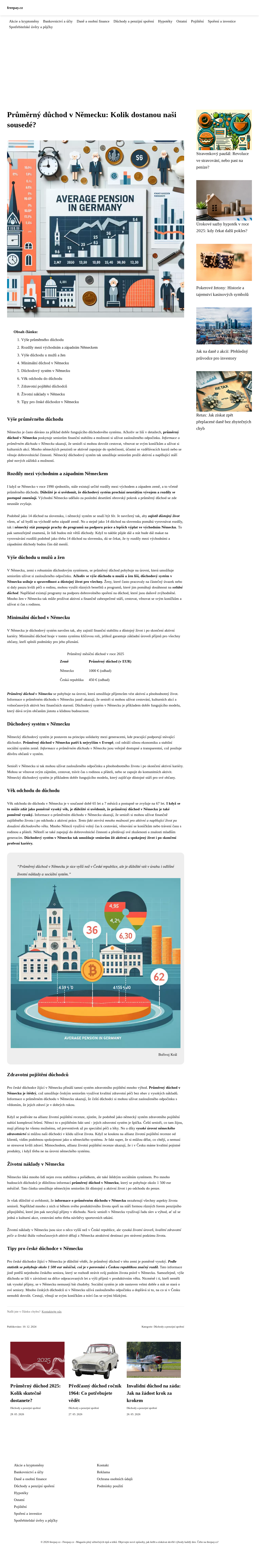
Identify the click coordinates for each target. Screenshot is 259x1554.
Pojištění (197, 21)
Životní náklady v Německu (43, 394)
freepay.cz (15, 8)
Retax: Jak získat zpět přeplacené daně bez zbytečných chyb (223, 422)
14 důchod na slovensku (46, 516)
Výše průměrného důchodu (42, 340)
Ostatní (181, 21)
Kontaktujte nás (52, 1311)
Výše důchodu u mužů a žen (43, 355)
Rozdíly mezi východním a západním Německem (59, 347)
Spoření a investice (222, 21)
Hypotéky (165, 21)
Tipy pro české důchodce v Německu (50, 402)
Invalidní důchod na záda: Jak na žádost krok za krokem (154, 1393)
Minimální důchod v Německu (45, 363)
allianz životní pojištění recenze (61, 1117)
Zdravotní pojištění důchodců (44, 386)
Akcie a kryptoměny (24, 21)
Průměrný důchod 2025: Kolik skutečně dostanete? (35, 1393)
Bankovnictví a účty (58, 21)
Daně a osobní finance (93, 21)
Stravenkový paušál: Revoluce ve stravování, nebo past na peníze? (222, 160)
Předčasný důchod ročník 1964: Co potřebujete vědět (95, 1393)
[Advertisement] (129, 60)
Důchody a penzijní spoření (134, 21)
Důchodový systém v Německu (45, 371)
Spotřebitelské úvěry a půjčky (31, 27)
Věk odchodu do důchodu (41, 378)
